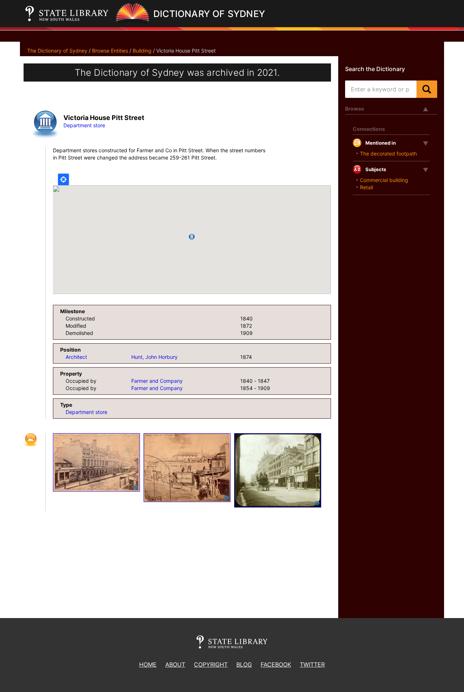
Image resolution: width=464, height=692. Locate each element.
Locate (63, 179)
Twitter (312, 664)
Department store (84, 125)
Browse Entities (110, 50)
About (175, 664)
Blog (244, 664)
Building (142, 50)
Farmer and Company (157, 381)
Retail (366, 187)
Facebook (276, 664)
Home (148, 664)
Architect (76, 357)
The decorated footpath (388, 153)
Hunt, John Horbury (154, 357)
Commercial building (384, 180)
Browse (354, 108)
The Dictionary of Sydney (57, 50)
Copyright (211, 664)
